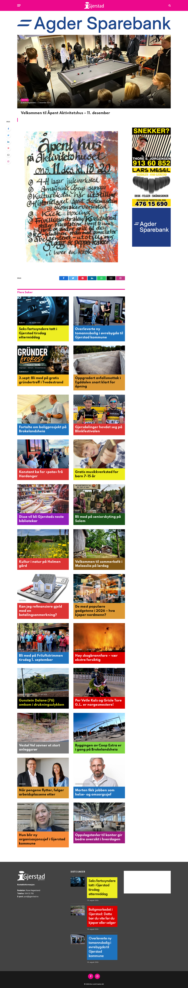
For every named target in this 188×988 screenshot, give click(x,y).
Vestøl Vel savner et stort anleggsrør (39, 747)
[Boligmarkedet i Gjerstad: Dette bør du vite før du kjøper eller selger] (78, 910)
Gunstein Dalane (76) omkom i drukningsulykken (41, 702)
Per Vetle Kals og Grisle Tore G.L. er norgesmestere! (98, 702)
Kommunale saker (26, 421)
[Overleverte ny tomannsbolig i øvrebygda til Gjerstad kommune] (99, 311)
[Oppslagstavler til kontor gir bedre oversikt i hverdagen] (99, 817)
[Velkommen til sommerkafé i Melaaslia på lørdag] (99, 543)
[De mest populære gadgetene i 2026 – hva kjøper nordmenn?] (99, 588)
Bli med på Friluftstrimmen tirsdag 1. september (41, 658)
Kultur (24, 100)
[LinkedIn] (8, 141)
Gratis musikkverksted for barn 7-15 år (96, 474)
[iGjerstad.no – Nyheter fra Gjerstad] (94, 5)
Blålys (22, 323)
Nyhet (77, 323)
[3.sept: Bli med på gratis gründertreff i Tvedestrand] (43, 360)
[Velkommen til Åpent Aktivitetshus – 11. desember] (94, 71)
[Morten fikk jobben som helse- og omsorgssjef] (99, 772)
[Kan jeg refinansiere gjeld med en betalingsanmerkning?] (43, 588)
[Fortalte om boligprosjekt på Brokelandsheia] (43, 409)
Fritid (21, 649)
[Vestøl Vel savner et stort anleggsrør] (43, 727)
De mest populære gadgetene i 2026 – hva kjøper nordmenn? (95, 611)
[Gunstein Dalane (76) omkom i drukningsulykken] (43, 682)
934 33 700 (29, 893)
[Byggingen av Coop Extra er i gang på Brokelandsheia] (99, 727)
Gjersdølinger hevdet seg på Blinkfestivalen (98, 429)
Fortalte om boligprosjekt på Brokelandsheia (43, 429)
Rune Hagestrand (29, 103)
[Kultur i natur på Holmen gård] (43, 543)
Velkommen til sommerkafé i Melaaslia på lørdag (98, 564)
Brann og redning (26, 694)
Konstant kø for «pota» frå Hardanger (41, 474)
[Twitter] (8, 135)
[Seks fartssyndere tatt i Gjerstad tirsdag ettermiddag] (43, 311)
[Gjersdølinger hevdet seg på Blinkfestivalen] (99, 409)
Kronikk (22, 784)
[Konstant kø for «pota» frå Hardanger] (43, 454)
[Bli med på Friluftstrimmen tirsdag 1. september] (43, 637)
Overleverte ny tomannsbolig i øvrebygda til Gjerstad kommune (99, 333)
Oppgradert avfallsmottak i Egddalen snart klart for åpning (98, 382)
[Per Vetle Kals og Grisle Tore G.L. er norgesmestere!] (99, 682)
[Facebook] (8, 128)
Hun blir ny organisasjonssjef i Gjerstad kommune (42, 839)
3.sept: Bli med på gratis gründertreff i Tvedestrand (41, 380)
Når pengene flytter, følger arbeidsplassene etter (41, 792)
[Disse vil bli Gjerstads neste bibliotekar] (43, 498)
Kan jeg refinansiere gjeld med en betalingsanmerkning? (40, 611)
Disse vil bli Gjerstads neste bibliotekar (41, 519)
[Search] (169, 5)
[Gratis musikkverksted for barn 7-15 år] (99, 454)
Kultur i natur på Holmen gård (40, 564)
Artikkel (22, 466)
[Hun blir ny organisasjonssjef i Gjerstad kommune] (43, 817)
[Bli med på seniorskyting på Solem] (99, 498)
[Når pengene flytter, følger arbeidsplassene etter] (43, 772)
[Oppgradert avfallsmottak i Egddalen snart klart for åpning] (99, 360)
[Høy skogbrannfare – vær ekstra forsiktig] (99, 637)
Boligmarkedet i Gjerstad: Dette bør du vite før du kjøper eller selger (102, 916)
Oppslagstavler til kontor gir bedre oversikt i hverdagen (98, 837)
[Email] (8, 154)
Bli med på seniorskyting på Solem (98, 519)
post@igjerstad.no (31, 897)
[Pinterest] (8, 148)
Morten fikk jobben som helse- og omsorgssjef (94, 792)
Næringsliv (24, 372)
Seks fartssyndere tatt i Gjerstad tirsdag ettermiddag (38, 333)
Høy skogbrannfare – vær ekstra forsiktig (96, 658)
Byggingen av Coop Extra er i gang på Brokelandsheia (98, 747)
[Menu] (19, 5)
